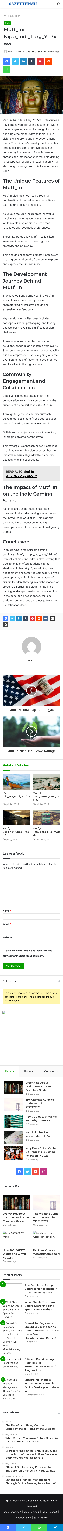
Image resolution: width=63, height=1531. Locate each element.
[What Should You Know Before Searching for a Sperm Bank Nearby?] (12, 1309)
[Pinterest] (32, 618)
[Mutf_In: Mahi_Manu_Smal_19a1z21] (46, 782)
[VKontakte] (45, 618)
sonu (31, 660)
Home (9, 15)
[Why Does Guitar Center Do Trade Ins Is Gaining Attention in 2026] (13, 1153)
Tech (17, 15)
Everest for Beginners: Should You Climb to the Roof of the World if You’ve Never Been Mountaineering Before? (42, 1331)
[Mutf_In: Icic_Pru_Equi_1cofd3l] (16, 782)
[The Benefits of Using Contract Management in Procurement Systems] (12, 1290)
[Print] (5, 624)
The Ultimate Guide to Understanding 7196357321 (40, 1103)
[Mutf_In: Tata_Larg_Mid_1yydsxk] (46, 817)
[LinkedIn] (19, 618)
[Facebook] (5, 618)
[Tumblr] (25, 618)
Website (7, 937)
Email (7, 924)
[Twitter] (12, 618)
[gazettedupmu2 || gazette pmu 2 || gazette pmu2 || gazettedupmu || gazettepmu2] (23, 3)
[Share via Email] (52, 618)
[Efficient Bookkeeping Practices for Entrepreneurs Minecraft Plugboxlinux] (12, 1364)
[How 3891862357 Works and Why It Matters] (13, 1121)
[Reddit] (39, 618)
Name (7, 910)
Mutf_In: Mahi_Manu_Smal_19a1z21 (46, 796)
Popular (29, 1071)
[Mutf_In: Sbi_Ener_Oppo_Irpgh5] (16, 817)
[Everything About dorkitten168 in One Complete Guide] (13, 1087)
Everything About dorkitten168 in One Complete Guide (38, 1086)
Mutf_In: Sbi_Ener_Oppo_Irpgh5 (16, 832)
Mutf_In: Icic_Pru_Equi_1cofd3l (16, 796)
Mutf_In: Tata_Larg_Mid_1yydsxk (46, 832)
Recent (9, 1071)
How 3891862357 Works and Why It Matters (14, 1254)
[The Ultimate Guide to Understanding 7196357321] (13, 1104)
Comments (51, 1071)
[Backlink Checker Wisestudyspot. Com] (13, 1137)
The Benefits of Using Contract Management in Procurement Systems (41, 1289)
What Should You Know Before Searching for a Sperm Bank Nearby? (40, 1306)
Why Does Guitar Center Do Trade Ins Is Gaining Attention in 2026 (41, 1152)
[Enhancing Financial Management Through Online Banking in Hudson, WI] (12, 1389)
